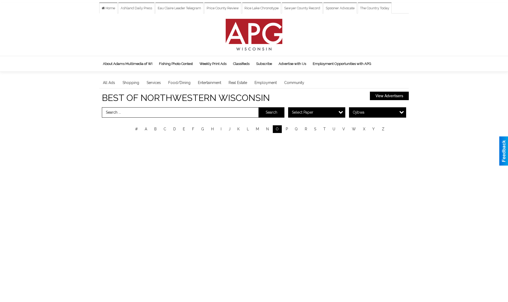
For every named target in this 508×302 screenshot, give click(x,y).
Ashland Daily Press (136, 8)
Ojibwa (358, 112)
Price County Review (223, 8)
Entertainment (209, 83)
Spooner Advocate (340, 8)
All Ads (109, 83)
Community (294, 83)
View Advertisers (389, 95)
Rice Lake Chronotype (261, 8)
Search (271, 112)
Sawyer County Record (302, 8)
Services (154, 83)
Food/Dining (179, 83)
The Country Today (374, 8)
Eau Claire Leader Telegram (179, 8)
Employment (266, 83)
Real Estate (238, 83)
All (126, 129)
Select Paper (302, 112)
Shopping (131, 83)
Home (110, 8)
